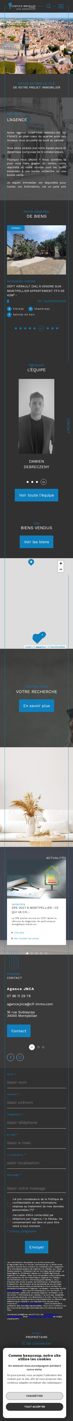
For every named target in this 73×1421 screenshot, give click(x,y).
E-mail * (12, 1129)
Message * (14, 1169)
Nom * (11, 1068)
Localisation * (16, 1149)
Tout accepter (34, 1406)
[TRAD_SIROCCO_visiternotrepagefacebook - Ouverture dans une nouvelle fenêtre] (10, 1051)
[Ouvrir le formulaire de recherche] (48, 6)
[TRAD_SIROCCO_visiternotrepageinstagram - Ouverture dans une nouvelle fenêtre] (20, 1051)
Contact (68, 426)
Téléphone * (15, 1108)
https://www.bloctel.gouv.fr (31, 1298)
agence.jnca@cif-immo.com (30, 998)
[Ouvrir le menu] (61, 6)
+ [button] (61, 557)
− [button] (61, 563)
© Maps (39, 641)
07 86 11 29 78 (19, 990)
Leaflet (28, 641)
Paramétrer (34, 1396)
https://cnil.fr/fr (14, 1285)
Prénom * (13, 1088)
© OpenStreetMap (56, 641)
